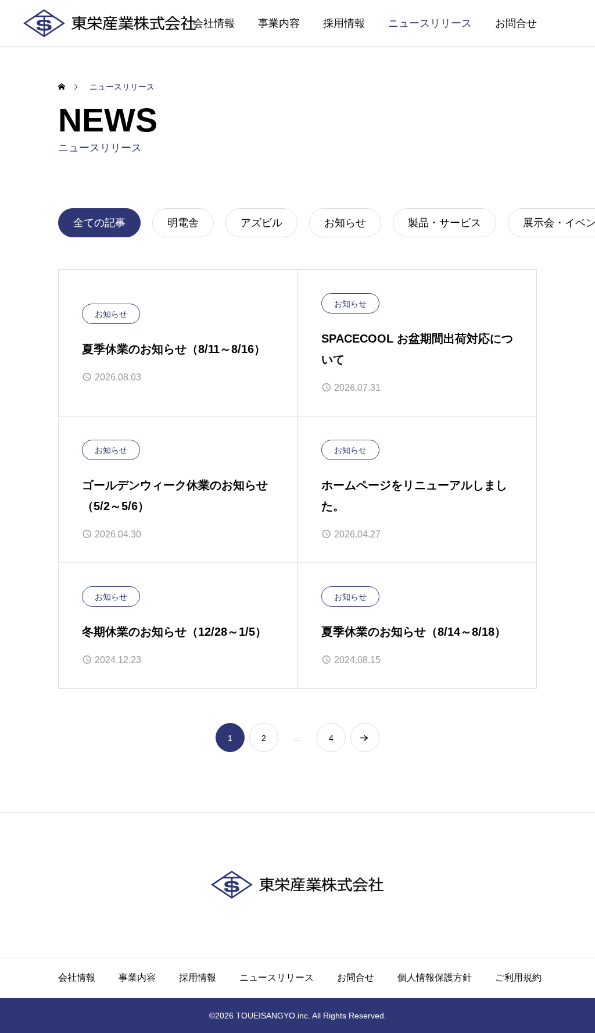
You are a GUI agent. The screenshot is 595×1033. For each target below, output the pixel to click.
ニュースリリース (430, 23)
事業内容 (279, 23)
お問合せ (516, 23)
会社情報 (214, 23)
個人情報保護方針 (434, 977)
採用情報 (344, 23)
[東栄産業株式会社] (109, 23)
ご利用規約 (518, 977)
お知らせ (111, 314)
